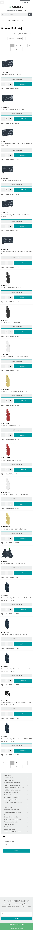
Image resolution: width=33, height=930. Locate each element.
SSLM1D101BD (5, 354)
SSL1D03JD (4, 141)
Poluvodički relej (9, 841)
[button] (2, 2)
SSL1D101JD (4, 249)
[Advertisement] (16, 875)
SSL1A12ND (4, 72)
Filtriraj (16, 850)
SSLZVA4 (4, 561)
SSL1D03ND (4, 178)
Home (2, 20)
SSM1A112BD (5, 667)
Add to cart (23, 84)
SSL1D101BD (4, 212)
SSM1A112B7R (5, 632)
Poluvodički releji (14, 20)
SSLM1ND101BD (5, 492)
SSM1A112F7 (4, 737)
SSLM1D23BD (5, 423)
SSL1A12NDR (5, 107)
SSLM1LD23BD (5, 458)
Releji (7, 20)
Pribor (6, 844)
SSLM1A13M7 (5, 320)
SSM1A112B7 (4, 596)
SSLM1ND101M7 (5, 527)
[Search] (30, 14)
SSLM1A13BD (5, 286)
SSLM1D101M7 (5, 389)
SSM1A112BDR (5, 700)
